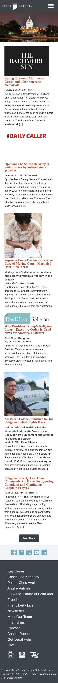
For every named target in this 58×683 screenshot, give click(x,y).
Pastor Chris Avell (21, 583)
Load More (29, 538)
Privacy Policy (24, 670)
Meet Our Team (19, 617)
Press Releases (26, 283)
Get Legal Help (19, 639)
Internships (16, 622)
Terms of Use (8, 670)
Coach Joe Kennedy (23, 577)
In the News (28, 90)
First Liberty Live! (21, 605)
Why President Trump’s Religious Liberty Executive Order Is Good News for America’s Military (28, 329)
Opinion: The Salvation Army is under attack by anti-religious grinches (26, 167)
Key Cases (16, 571)
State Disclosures (44, 670)
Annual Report (18, 634)
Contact (13, 628)
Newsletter (15, 611)
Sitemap (5, 674)
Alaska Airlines (18, 588)
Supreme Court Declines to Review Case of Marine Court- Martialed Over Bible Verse (28, 263)
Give (11, 645)
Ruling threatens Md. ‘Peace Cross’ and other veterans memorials (24, 81)
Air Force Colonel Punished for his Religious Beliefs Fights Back (28, 420)
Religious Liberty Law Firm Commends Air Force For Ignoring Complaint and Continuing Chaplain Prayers (29, 482)
